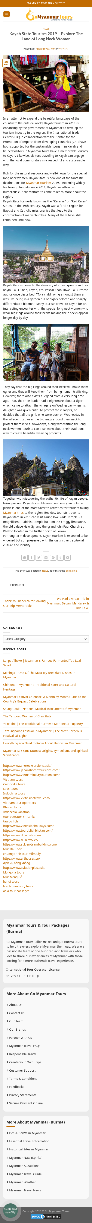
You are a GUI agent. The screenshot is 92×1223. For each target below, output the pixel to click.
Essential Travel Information (28, 1141)
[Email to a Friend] (46, 558)
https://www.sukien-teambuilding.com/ (30, 844)
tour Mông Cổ (12, 877)
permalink (71, 570)
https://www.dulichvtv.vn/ (20, 840)
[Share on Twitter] (39, 558)
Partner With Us (20, 1038)
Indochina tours (14, 793)
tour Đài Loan (12, 849)
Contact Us (16, 1013)
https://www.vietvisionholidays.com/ (28, 826)
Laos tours (10, 789)
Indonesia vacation (16, 812)
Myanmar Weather (22, 1182)
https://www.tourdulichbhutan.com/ (28, 830)
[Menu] (6, 14)
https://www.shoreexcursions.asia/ (27, 766)
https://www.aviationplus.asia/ (24, 868)
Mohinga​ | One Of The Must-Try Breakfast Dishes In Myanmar (39, 675)
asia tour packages (16, 891)
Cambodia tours (14, 784)
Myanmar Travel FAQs (24, 1046)
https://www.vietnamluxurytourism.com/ (31, 775)
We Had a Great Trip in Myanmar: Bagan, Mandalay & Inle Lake (68, 603)
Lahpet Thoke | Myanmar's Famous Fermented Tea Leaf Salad (42, 662)
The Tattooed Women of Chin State (27, 716)
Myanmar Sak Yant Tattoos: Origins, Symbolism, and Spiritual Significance (45, 753)
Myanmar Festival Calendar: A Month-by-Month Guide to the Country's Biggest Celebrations (44, 699)
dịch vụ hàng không (16, 863)
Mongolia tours (13, 872)
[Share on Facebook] (31, 558)
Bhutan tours (12, 807)
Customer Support (22, 1070)
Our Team (15, 1021)
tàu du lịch (10, 821)
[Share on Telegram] (67, 558)
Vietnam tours (13, 779)
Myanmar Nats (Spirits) (25, 1158)
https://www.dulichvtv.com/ (22, 835)
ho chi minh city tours (18, 886)
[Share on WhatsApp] (24, 558)
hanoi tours (11, 881)
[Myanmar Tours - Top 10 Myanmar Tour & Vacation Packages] (49, 14)
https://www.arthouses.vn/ (21, 858)
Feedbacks (16, 1087)
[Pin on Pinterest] (53, 558)
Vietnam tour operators (19, 803)
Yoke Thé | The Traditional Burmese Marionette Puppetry (43, 724)
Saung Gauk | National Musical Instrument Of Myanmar (42, 709)
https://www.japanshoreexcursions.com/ (31, 770)
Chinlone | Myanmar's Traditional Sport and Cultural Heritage (39, 687)
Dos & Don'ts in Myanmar (27, 1133)
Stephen (63, 49)
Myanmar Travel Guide (25, 1174)
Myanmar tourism (38, 183)
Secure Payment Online (25, 1103)
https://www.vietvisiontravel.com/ (26, 798)
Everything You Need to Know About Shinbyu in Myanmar (42, 743)
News (46, 29)
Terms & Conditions (22, 1079)
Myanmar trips (13, 513)
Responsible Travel (22, 1054)
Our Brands (17, 1029)
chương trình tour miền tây (22, 854)
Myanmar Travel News (24, 1190)
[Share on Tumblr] (60, 558)
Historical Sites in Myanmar (28, 1149)
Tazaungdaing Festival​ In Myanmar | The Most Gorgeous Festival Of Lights (42, 733)
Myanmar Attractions (23, 1166)
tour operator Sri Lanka (19, 817)
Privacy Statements (22, 1095)
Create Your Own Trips (24, 1062)
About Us (15, 1005)
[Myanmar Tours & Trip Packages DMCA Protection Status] (46, 1216)
